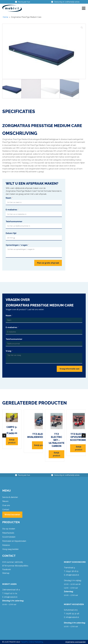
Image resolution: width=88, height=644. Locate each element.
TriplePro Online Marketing (32, 642)
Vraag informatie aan (69, 369)
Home (5, 17)
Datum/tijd (11, 233)
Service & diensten (10, 497)
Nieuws (5, 501)
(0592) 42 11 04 (10, 593)
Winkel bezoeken (12, 514)
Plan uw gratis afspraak (48, 263)
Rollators (6, 545)
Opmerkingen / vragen (17, 245)
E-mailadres (11, 210)
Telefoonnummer (14, 221)
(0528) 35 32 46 (72, 613)
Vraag (8, 351)
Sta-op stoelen (8, 529)
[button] (84, 8)
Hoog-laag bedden (10, 549)
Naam (8, 198)
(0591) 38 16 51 (72, 571)
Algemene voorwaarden (75, 642)
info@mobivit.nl (10, 597)
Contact (5, 509)
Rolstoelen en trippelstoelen (14, 541)
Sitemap (5, 573)
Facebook (6, 569)
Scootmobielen (8, 537)
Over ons (6, 505)
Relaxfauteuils (8, 533)
